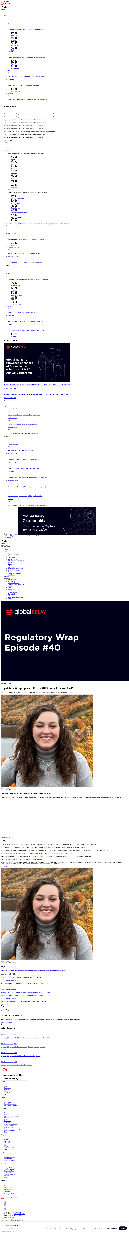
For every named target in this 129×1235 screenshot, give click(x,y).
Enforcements (4, 970)
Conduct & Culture (13, 554)
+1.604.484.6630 (16, 1215)
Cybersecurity (11, 557)
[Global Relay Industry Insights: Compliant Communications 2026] (11, 534)
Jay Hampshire (38, 859)
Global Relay (11, 567)
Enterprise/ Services (13, 589)
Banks (9, 587)
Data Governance (12, 559)
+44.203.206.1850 (19, 1214)
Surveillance (11, 575)
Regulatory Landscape (37, 970)
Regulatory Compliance (14, 573)
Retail (9, 598)
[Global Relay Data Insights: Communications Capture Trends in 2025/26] (57, 534)
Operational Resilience (14, 570)
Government (11, 581)
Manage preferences (111, 1228)
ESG (9, 565)
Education (10, 586)
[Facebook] (5, 1209)
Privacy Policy (14, 1231)
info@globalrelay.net (10, 1217)
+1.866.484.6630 (18, 1212)
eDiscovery (11, 562)
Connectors (11, 556)
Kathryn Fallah (5, 788)
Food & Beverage (13, 592)
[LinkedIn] (5, 1202)
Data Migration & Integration (16, 560)
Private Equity (12, 591)
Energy (10, 564)
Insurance (10, 595)
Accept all (122, 1228)
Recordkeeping (12, 572)
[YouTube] (5, 1204)
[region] (64, 1228)
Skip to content (5, 1)
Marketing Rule (13, 970)
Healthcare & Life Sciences (15, 568)
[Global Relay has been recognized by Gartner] (22, 536)
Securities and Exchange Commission (54, 970)
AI (8, 553)
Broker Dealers (12, 579)
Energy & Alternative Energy (16, 584)
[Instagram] (5, 1207)
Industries (7, 576)
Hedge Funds (11, 594)
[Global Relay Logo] (17, 1199)
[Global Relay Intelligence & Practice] (36, 223)
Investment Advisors (13, 583)
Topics (6, 549)
